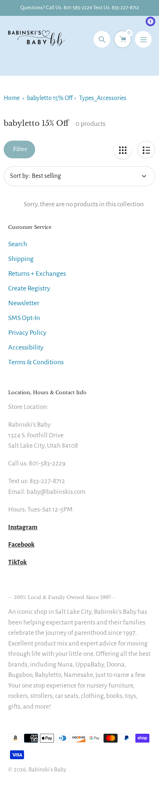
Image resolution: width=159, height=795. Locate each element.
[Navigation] (143, 39)
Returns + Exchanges (37, 273)
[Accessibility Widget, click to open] (150, 21)
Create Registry (29, 288)
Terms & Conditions (36, 362)
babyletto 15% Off (49, 98)
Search (17, 244)
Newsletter (23, 303)
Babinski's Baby (47, 769)
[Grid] (123, 150)
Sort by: (20, 176)
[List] (146, 150)
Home (12, 98)
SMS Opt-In (24, 317)
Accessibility (26, 347)
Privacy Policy (27, 332)
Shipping (21, 258)
